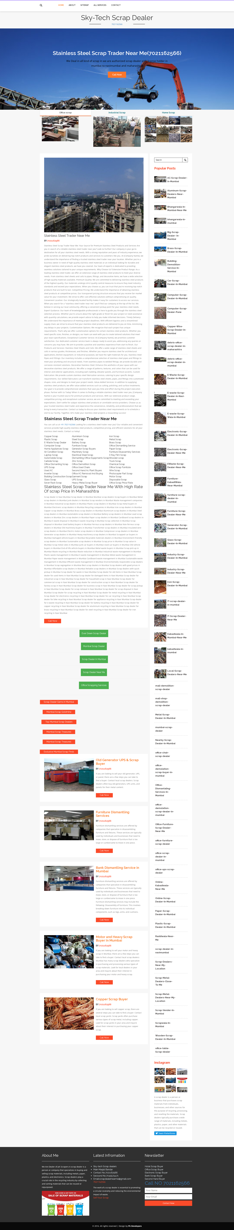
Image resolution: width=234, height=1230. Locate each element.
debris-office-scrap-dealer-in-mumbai (176, 362)
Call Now (117, 74)
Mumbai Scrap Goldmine (58, 712)
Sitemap (84, 5)
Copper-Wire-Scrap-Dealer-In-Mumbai (176, 330)
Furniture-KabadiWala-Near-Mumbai (174, 482)
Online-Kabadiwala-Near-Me (162, 885)
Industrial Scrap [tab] (117, 112)
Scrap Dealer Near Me (94, 672)
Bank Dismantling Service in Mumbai (117, 869)
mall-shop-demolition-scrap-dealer (162, 702)
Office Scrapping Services (94, 685)
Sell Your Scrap (101, 1197)
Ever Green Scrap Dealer (94, 633)
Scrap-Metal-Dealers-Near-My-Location (165, 997)
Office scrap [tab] (65, 112)
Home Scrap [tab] (168, 112)
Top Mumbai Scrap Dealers (58, 722)
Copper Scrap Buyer (112, 999)
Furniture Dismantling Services (112, 814)
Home (61, 5)
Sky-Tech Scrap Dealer (117, 18)
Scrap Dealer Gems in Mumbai (59, 702)
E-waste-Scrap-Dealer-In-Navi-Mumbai (176, 396)
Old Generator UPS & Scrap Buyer (117, 761)
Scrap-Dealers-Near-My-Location (164, 965)
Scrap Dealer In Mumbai (94, 659)
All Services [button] (100, 5)
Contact (116, 5)
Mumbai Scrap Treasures (58, 732)
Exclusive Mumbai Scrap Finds (59, 751)
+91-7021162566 (68, 424)
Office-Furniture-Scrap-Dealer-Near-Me (164, 828)
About (72, 5)
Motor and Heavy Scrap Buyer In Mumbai (114, 938)
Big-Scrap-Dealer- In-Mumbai (173, 235)
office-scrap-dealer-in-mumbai (162, 856)
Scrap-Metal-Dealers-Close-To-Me (163, 981)
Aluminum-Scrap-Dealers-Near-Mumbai (177, 194)
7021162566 (117, 24)
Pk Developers (135, 1226)
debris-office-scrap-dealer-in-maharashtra (176, 346)
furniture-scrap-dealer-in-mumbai (176, 498)
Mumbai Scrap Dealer (94, 646)
